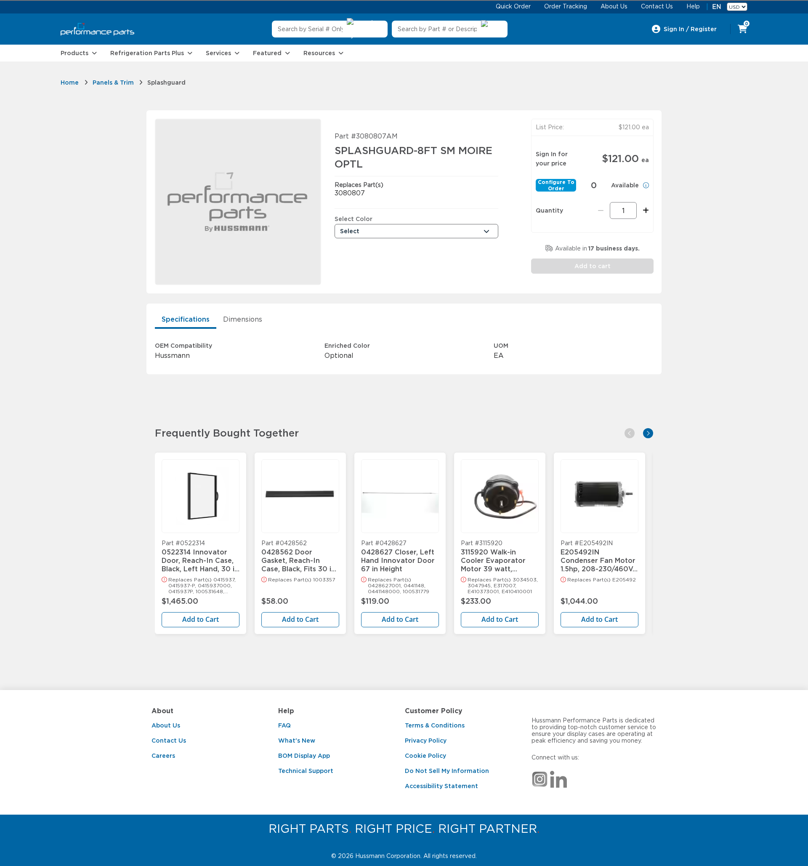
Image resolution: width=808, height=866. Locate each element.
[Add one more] (644, 210)
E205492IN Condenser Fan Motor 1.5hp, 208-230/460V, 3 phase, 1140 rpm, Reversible (598, 556)
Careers (163, 755)
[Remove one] (600, 210)
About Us (166, 725)
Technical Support (305, 770)
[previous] (630, 433)
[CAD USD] (737, 6)
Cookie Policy (425, 755)
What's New (296, 740)
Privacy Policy (426, 740)
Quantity (549, 210)
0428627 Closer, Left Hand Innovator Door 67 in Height (398, 556)
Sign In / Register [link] (690, 29)
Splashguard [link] (166, 82)
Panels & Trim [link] (113, 82)
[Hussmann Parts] (97, 29)
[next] (648, 433)
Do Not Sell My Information (447, 770)
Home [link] (70, 82)
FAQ (284, 725)
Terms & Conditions (435, 725)
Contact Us (169, 740)
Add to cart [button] (592, 266)
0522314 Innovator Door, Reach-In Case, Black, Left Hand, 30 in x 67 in (200, 556)
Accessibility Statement (441, 786)
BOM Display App (304, 755)
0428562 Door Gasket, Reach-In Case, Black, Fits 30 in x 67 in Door (298, 556)
